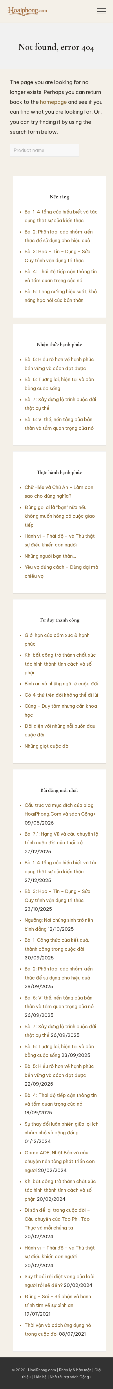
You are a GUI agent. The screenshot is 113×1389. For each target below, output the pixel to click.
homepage (53, 102)
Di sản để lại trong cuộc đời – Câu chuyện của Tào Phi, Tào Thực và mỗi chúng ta (57, 1219)
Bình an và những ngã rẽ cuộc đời (61, 684)
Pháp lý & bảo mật (75, 1370)
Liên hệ (40, 1376)
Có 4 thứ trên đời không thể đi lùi (61, 695)
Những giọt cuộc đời (47, 746)
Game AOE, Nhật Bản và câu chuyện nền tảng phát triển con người (60, 1161)
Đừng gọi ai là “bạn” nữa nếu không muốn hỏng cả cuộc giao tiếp (60, 516)
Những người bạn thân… (50, 556)
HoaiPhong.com (42, 1370)
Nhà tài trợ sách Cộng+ (71, 1376)
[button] (101, 11)
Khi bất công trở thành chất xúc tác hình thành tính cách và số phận (60, 664)
